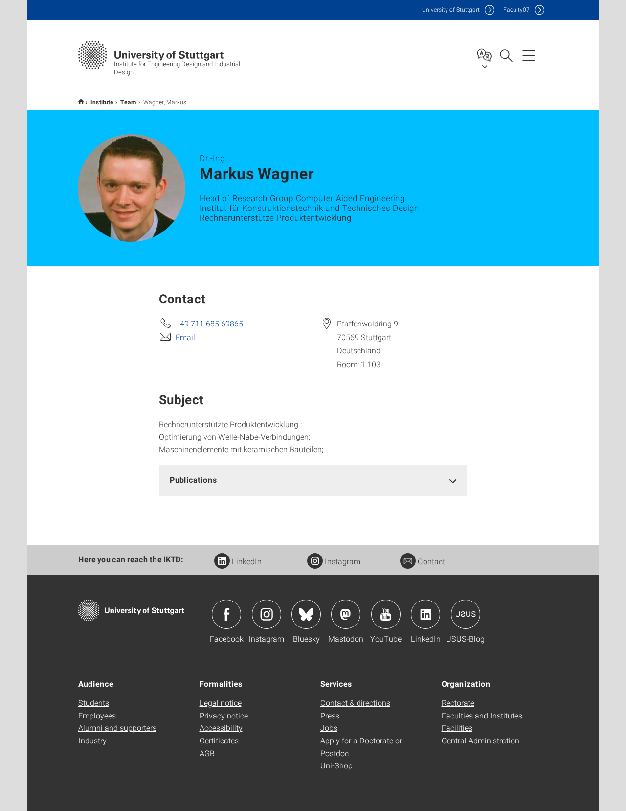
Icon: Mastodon (345, 614)
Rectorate (458, 702)
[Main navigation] (528, 55)
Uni (451, 9)
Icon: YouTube (386, 614)
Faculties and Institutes (482, 715)
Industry (92, 740)
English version (81, 101)
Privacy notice (224, 715)
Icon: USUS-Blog (465, 614)
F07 (516, 9)
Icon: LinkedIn (425, 614)
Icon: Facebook (226, 614)
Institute (101, 102)
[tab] (313, 480)
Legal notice (221, 702)
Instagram (342, 561)
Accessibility (221, 727)
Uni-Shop (336, 765)
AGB (207, 753)
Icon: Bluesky (306, 614)
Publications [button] (193, 479)
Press (329, 715)
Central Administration (480, 740)
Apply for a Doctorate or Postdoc (361, 746)
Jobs (328, 727)
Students (93, 702)
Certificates (219, 740)
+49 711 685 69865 (209, 323)
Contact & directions (355, 702)
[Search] (505, 55)
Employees (97, 715)
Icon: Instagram (266, 614)
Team (128, 102)
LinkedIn (247, 561)
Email (185, 337)
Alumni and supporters (117, 727)
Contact (431, 561)
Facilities (457, 727)
